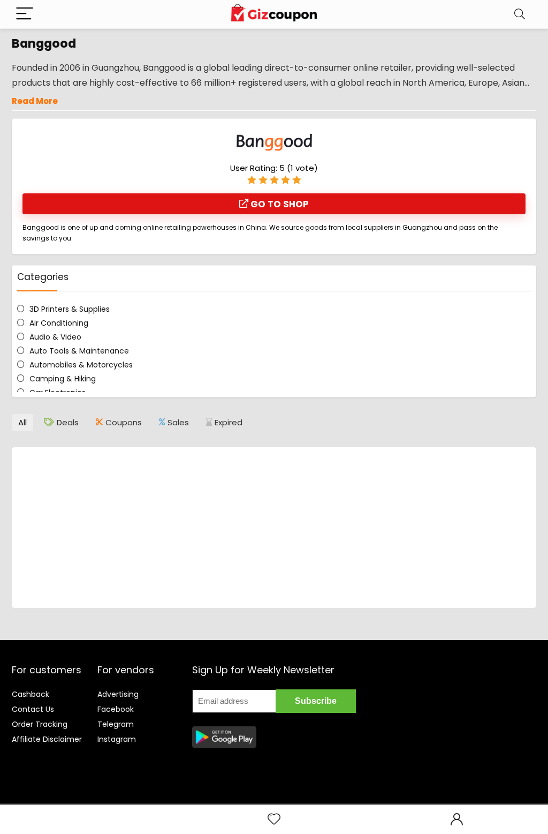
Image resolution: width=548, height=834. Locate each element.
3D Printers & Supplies (69, 309)
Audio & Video (55, 337)
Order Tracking (39, 724)
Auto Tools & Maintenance (79, 350)
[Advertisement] (274, 528)
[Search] (519, 14)
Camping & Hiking (62, 378)
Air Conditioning (58, 323)
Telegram (115, 724)
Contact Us (33, 709)
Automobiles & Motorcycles (81, 364)
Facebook (115, 709)
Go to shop (278, 204)
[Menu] (24, 14)
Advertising (118, 694)
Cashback (30, 694)
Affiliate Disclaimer (47, 739)
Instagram (116, 739)
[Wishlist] (274, 819)
